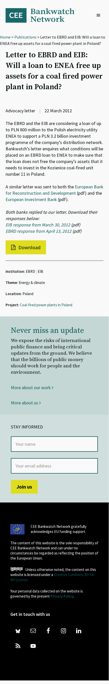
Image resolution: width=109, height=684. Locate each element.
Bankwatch (43, 15)
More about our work (31, 387)
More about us (25, 403)
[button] (99, 15)
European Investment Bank (31, 199)
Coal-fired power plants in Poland (46, 304)
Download (28, 247)
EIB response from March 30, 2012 (38, 225)
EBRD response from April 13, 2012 (38, 231)
